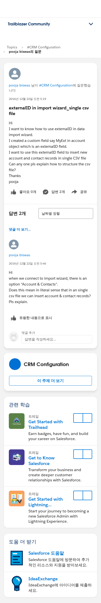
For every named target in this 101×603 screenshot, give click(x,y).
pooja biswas (19, 85)
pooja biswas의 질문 (25, 51)
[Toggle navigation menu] (91, 24)
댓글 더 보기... (20, 229)
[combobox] (65, 213)
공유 (78, 193)
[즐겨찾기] (78, 418)
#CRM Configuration (44, 47)
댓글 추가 (28, 333)
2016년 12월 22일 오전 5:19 (27, 99)
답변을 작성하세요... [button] (40, 339)
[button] (50, 381)
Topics (12, 47)
